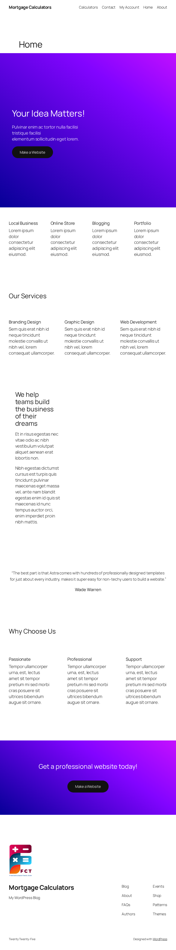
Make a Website (33, 152)
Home (148, 7)
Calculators (88, 7)
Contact (108, 7)
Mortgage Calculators (30, 7)
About (162, 7)
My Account (129, 7)
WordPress (160, 939)
